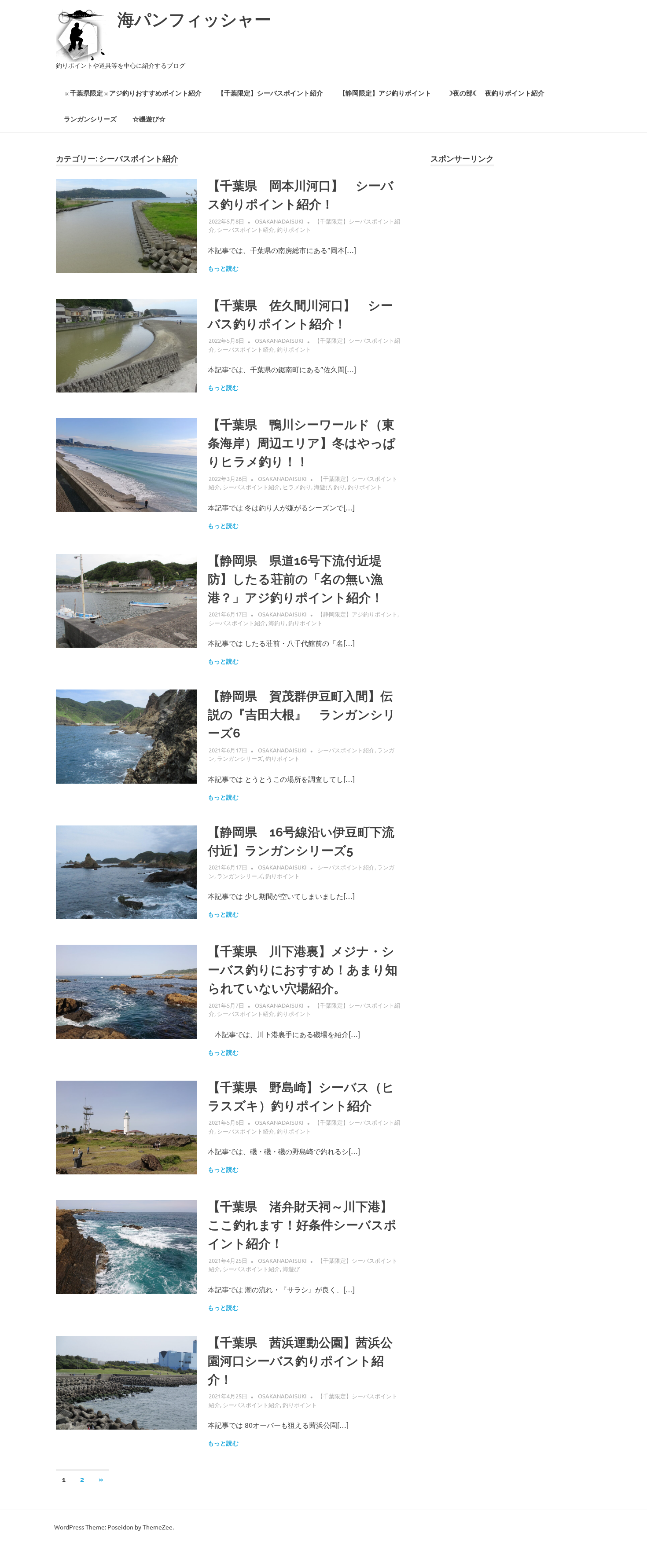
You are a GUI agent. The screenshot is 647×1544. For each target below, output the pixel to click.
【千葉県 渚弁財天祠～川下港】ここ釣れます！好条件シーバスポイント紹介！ (302, 1225)
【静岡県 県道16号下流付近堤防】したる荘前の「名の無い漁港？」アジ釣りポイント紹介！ (295, 579)
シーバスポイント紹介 (245, 229)
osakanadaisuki (279, 221)
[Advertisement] (510, 259)
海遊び (322, 487)
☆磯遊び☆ (148, 119)
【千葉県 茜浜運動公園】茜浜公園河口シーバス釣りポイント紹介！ (300, 1361)
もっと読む (223, 268)
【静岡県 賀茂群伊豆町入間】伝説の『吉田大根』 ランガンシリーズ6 (302, 715)
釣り (339, 487)
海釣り (277, 623)
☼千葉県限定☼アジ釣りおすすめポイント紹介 (133, 93)
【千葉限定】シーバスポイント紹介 (270, 93)
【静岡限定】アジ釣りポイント (385, 93)
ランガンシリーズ (90, 119)
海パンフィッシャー (194, 19)
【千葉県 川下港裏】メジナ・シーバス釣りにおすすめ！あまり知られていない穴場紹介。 (302, 970)
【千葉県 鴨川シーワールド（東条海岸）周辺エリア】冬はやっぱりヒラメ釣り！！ (302, 443)
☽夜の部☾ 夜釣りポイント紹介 (495, 93)
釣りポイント (294, 229)
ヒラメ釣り (297, 487)
